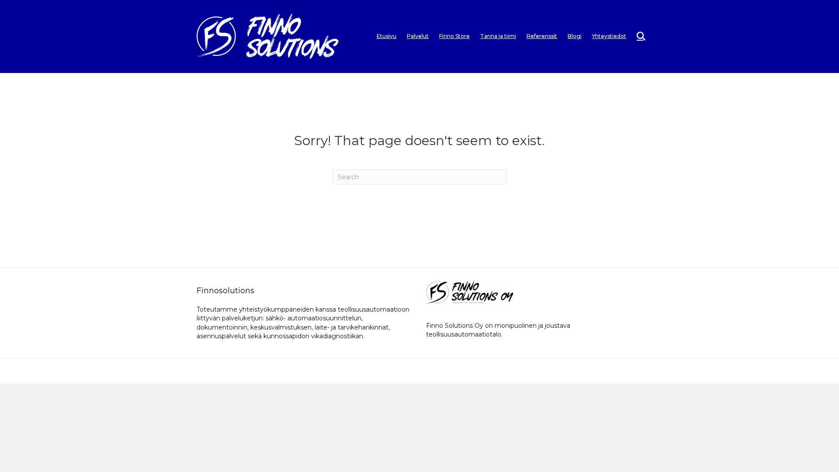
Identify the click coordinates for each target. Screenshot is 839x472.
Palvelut (418, 36)
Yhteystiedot (609, 36)
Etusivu (386, 36)
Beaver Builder (467, 371)
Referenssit (542, 36)
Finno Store (454, 36)
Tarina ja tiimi (498, 36)
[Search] (636, 36)
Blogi (575, 36)
